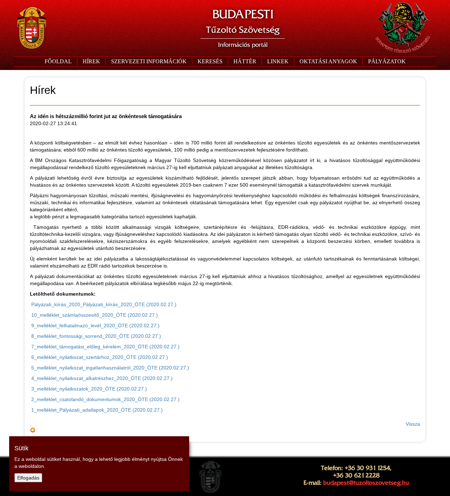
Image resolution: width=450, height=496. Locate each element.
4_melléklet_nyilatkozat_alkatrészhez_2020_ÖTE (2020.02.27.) (101, 378)
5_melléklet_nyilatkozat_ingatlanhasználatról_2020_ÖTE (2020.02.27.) (109, 368)
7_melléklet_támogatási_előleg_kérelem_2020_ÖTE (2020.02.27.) (105, 346)
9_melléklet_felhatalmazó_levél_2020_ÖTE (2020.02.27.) (95, 325)
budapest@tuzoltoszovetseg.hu (366, 482)
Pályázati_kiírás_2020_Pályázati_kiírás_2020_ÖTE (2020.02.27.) (103, 304)
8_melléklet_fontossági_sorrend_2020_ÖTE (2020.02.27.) (95, 336)
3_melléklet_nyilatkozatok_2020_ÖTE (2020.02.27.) (88, 389)
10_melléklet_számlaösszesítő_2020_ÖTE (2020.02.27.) (94, 315)
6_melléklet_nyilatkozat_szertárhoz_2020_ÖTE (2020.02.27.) (99, 357)
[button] (148, 61)
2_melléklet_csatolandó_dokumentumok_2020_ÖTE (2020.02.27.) (105, 399)
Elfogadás (28, 478)
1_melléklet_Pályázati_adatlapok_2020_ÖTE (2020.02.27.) (96, 410)
